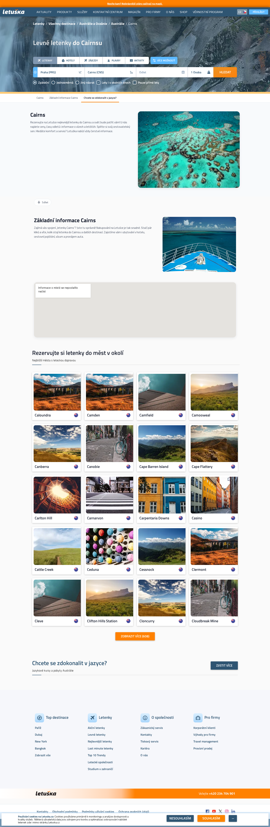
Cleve (39, 620)
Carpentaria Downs (154, 517)
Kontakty (146, 734)
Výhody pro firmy (204, 734)
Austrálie (117, 23)
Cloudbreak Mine (205, 620)
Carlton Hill (43, 517)
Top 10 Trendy (97, 755)
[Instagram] (227, 812)
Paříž (38, 728)
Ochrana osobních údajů (133, 811)
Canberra (42, 466)
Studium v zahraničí (100, 769)
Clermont (199, 569)
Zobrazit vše (43, 755)
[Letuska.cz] (14, 12)
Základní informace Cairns (63, 98)
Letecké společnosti (100, 762)
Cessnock (146, 569)
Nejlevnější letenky (100, 741)
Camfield (146, 415)
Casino (197, 517)
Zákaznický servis (152, 728)
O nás (144, 755)
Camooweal (201, 415)
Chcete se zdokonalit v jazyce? (100, 98)
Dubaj (38, 734)
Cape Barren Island (153, 466)
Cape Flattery (202, 466)
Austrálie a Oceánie (93, 23)
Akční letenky (96, 728)
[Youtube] (214, 812)
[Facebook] (207, 812)
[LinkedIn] (233, 812)
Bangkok (40, 748)
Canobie (93, 466)
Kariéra (145, 748)
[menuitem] (44, 12)
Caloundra (43, 415)
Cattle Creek (44, 569)
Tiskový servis (150, 741)
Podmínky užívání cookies (98, 811)
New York (41, 741)
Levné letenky (96, 734)
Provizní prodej (202, 748)
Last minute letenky (100, 748)
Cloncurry (146, 620)
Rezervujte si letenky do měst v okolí (77, 352)
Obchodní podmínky (65, 811)
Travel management (205, 741)
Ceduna (93, 569)
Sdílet (45, 202)
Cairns (40, 98)
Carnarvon (95, 517)
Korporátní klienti (204, 728)
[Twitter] (220, 812)
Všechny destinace (61, 23)
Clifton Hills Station (102, 620)
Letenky (38, 23)
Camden (93, 415)
